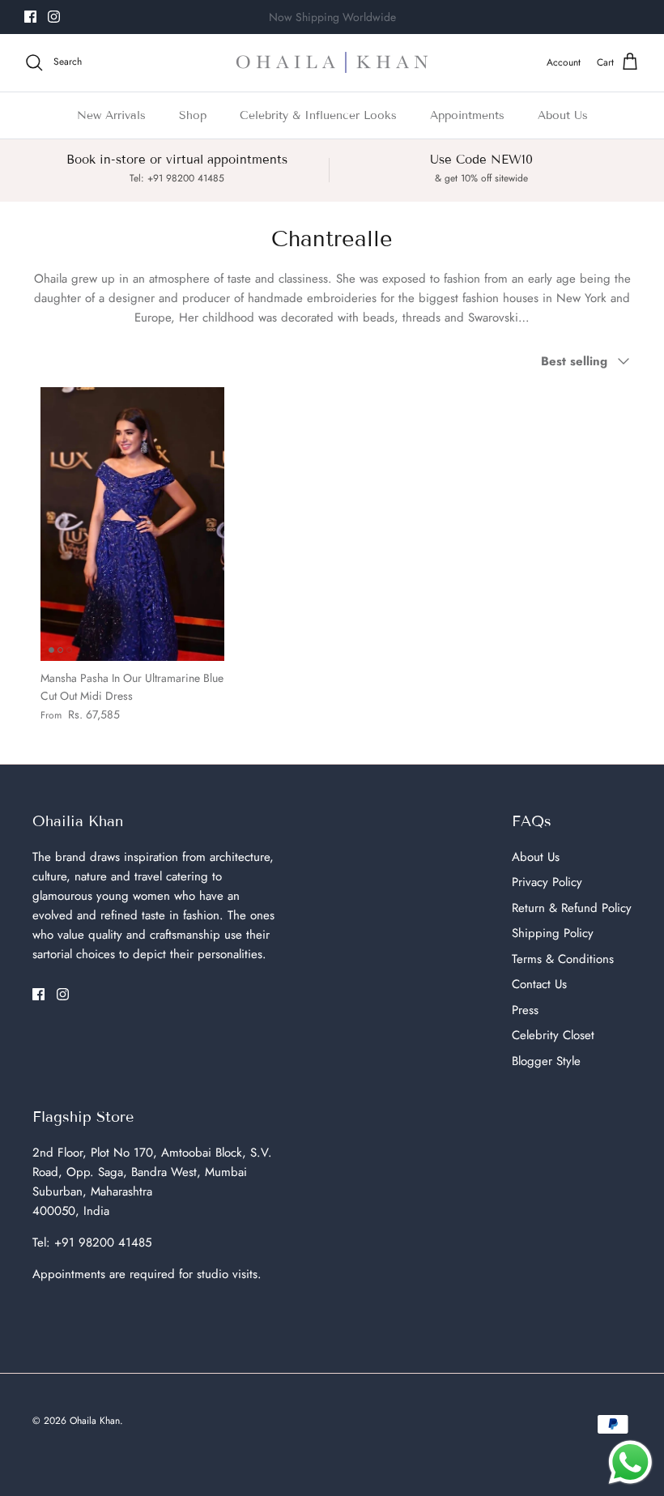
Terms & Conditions (563, 959)
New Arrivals (111, 115)
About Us (563, 115)
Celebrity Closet (553, 1035)
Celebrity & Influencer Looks (318, 115)
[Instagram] (54, 17)
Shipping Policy (553, 933)
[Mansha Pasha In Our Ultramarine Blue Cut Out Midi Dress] (132, 524)
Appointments (467, 115)
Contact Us (539, 984)
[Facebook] (30, 17)
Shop (192, 115)
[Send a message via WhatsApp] (630, 1462)
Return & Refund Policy (572, 908)
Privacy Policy (547, 882)
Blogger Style (546, 1061)
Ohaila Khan (95, 1420)
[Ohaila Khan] (332, 62)
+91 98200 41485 (102, 1242)
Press (525, 1010)
